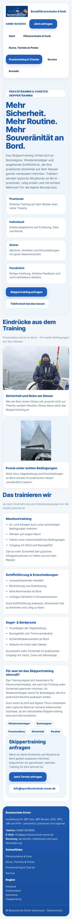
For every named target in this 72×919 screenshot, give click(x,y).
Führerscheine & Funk (37, 36)
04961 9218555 (16, 23)
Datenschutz (54, 910)
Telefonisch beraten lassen (27, 303)
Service (52, 59)
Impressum (38, 910)
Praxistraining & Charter (24, 59)
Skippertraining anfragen (26, 292)
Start (12, 36)
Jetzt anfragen (43, 23)
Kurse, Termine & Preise (23, 47)
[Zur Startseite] (17, 11)
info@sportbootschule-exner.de (34, 788)
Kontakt (14, 71)
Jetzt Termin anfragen (28, 776)
